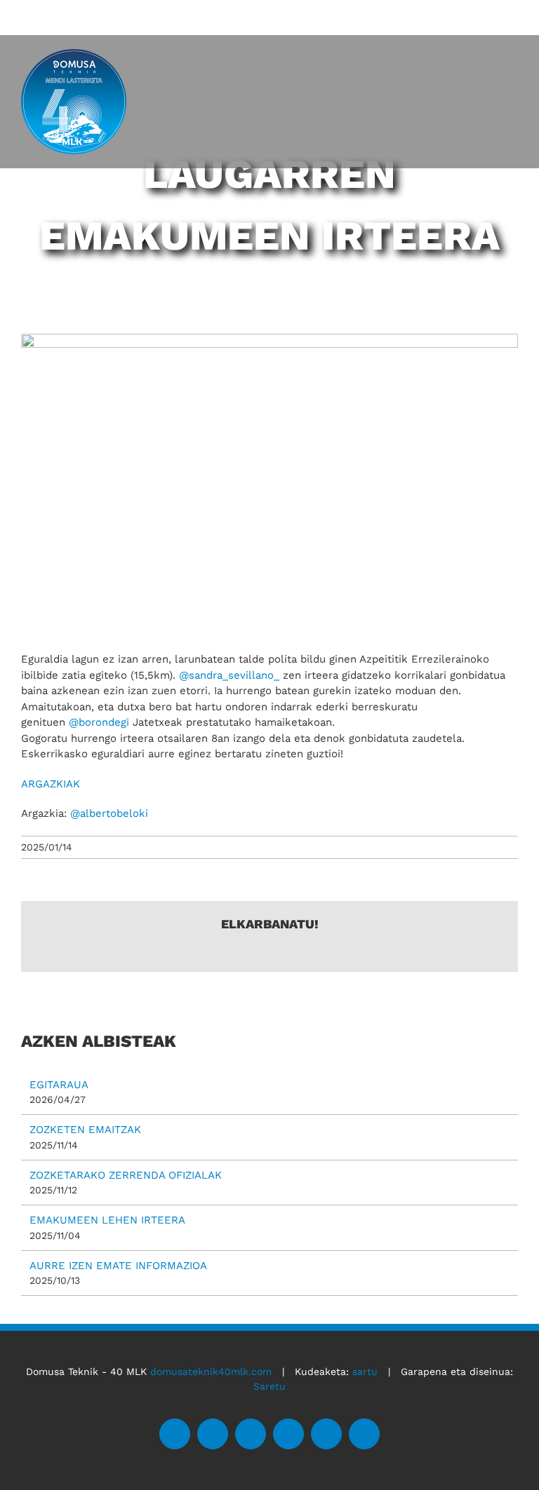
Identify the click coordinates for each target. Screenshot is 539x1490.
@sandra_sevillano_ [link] (229, 675)
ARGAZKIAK (50, 784)
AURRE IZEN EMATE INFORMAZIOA (118, 1265)
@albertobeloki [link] (109, 813)
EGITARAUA (58, 1084)
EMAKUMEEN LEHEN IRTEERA (107, 1220)
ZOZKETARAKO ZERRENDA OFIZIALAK (125, 1175)
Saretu (269, 1386)
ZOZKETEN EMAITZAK (85, 1129)
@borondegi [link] (99, 722)
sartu (365, 1371)
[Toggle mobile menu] (510, 59)
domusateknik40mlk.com (211, 1371)
